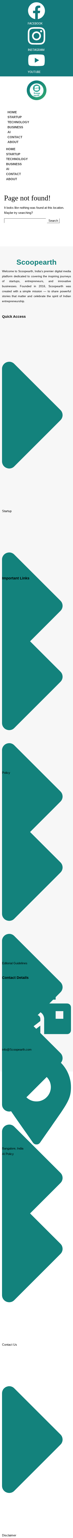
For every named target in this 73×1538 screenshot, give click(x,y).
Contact (15, 137)
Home (12, 112)
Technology (18, 122)
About (13, 142)
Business (15, 127)
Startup (15, 117)
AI (9, 132)
